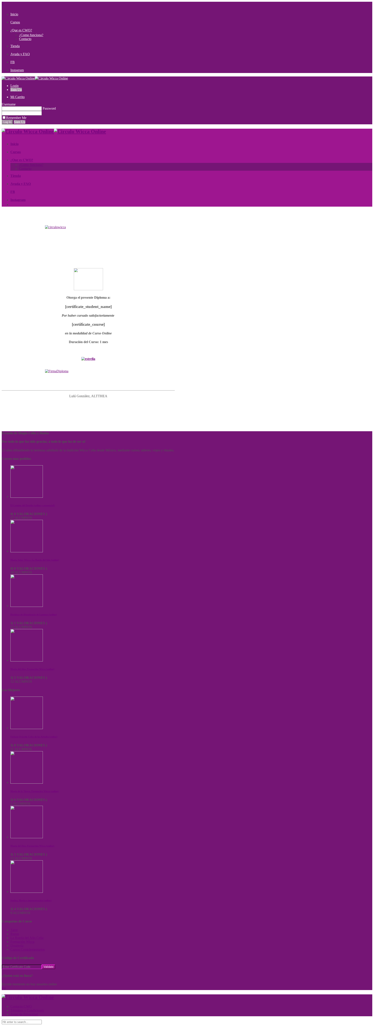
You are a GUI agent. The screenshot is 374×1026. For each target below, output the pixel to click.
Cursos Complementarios (27, 949)
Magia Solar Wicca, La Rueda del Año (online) (34, 560)
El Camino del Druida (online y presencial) (32, 505)
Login (14, 86)
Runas (14, 934)
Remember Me (16, 118)
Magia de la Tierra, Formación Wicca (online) (34, 791)
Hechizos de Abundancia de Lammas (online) (33, 614)
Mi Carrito (17, 97)
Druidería (16, 945)
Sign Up (16, 89)
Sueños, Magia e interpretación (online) (31, 900)
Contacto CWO (21, 1006)
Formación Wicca (22, 941)
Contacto (25, 39)
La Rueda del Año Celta (27, 938)
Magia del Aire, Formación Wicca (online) (32, 669)
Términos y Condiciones (27, 1010)
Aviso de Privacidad (24, 1014)
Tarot (14, 930)
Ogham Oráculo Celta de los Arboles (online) (33, 736)
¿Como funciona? (31, 35)
